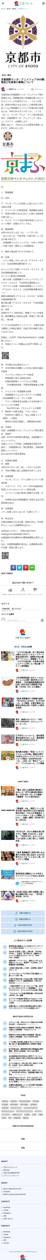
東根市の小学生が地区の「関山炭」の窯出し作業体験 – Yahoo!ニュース (25, 1030)
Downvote (35, 589)
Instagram (7, 1213)
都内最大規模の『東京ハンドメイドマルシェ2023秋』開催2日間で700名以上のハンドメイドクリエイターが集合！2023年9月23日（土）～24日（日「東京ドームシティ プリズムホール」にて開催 (30, 757)
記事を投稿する (25, 913)
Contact (6, 1243)
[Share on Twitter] (19, 567)
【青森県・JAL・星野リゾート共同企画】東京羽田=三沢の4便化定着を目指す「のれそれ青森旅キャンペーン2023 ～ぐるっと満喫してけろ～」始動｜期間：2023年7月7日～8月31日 (30, 814)
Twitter (5, 1210)
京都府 (28, 1114)
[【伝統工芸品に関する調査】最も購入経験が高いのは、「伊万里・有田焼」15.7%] (8, 895)
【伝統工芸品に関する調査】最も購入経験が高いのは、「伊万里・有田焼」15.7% (30, 894)
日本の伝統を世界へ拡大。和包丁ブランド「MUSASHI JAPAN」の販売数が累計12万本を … (26, 1072)
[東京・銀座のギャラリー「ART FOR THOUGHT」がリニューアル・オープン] (8, 723)
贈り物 (26, 1118)
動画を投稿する (25, 919)
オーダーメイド (16, 1108)
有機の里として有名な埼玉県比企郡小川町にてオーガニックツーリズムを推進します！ (25, 1007)
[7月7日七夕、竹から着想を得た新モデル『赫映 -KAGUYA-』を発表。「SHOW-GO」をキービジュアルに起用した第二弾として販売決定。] (8, 835)
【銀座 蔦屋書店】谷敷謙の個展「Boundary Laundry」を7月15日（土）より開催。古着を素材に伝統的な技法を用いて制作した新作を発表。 (30, 703)
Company (6, 1191)
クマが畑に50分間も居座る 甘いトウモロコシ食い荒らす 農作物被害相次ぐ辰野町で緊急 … (26, 1044)
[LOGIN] (43, 3)
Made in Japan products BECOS (14, 1194)
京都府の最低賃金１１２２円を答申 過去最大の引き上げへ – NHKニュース (26, 1086)
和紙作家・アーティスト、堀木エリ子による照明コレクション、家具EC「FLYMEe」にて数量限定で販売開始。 (26, 963)
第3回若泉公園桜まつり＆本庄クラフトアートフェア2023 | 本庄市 (30, 876)
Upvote (10, 589)
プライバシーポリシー (11, 1175)
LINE (4, 1216)
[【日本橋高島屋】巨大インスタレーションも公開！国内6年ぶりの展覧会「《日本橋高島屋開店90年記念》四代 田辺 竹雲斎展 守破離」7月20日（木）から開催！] (8, 681)
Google (36, 1101)
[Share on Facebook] (13, 567)
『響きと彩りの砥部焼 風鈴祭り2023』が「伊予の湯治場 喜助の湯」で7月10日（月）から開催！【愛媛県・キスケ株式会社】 (29, 793)
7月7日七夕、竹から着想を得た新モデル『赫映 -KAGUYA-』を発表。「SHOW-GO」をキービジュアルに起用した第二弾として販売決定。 (30, 836)
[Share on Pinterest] (26, 567)
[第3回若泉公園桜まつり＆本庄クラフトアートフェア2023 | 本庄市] (8, 874)
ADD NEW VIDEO (25, 931)
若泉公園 (17, 1118)
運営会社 (6, 1170)
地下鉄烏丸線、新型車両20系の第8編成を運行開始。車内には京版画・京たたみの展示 (26, 1051)
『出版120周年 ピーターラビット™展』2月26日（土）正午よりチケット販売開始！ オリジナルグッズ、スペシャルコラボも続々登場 (26, 988)
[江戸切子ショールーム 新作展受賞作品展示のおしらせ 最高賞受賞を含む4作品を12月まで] (8, 739)
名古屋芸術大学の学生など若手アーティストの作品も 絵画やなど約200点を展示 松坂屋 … (26, 1058)
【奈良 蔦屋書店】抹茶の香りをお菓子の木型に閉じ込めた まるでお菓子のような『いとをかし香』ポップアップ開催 (30, 855)
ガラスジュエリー (8, 1111)
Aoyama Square (25, 1101)
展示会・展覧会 (20, 647)
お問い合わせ (8, 1219)
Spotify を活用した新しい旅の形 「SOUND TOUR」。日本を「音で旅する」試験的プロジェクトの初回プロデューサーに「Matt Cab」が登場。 (25, 954)
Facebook (6, 1207)
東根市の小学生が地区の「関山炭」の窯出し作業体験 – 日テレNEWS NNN (25, 1037)
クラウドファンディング (25, 1111)
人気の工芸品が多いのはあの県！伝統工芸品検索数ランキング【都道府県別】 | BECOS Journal (25, 981)
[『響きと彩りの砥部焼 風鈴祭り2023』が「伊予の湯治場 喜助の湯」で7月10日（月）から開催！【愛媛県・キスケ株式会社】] (8, 791)
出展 (34, 1114)
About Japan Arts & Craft (12, 1189)
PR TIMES (7, 573)
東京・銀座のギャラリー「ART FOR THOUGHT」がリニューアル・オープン (29, 721)
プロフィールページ (8, 594)
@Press (5, 1101)
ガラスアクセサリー (31, 1108)
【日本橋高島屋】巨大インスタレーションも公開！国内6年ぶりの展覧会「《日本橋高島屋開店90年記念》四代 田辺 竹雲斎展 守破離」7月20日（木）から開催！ (30, 682)
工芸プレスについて (10, 1167)
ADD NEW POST (25, 925)
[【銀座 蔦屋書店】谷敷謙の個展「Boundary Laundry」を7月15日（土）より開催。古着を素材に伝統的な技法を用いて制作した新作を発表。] (8, 702)
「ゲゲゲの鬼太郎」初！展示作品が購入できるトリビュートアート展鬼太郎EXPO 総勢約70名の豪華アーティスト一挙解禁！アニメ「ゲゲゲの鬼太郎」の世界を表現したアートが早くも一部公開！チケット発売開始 (30, 659)
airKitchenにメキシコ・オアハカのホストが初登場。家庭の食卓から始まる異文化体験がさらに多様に (25, 1080)
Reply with (42, 620)
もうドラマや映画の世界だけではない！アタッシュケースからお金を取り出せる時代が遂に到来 (25, 1001)
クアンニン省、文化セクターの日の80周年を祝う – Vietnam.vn (25, 1023)
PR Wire (34, 1104)
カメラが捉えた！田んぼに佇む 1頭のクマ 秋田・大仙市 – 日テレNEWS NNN (25, 1065)
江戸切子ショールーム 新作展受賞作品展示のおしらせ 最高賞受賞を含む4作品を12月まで (30, 738)
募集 (41, 1114)
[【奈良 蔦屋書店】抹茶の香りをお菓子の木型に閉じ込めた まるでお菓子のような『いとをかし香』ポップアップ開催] (8, 856)
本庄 (4, 1118)
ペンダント (6, 1114)
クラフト (39, 1111)
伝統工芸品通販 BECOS (11, 1173)
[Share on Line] (32, 567)
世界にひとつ (18, 1114)
